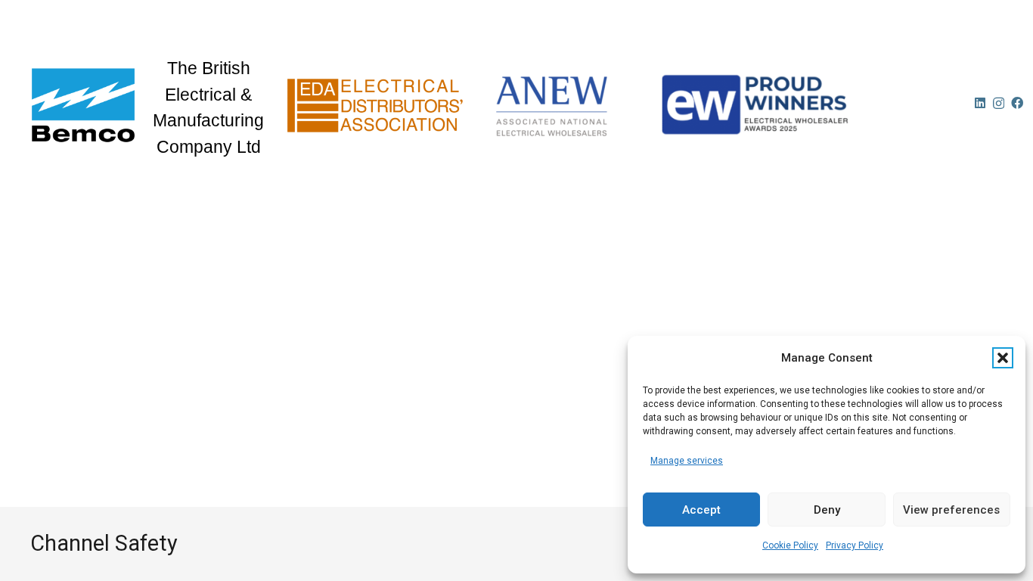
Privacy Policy (854, 545)
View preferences (951, 510)
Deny (827, 510)
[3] (807, 105)
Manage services (686, 460)
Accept (701, 510)
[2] (562, 105)
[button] (1002, 357)
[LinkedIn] (980, 103)
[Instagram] (998, 103)
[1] (375, 105)
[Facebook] (1017, 103)
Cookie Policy (790, 545)
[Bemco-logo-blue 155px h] (83, 105)
